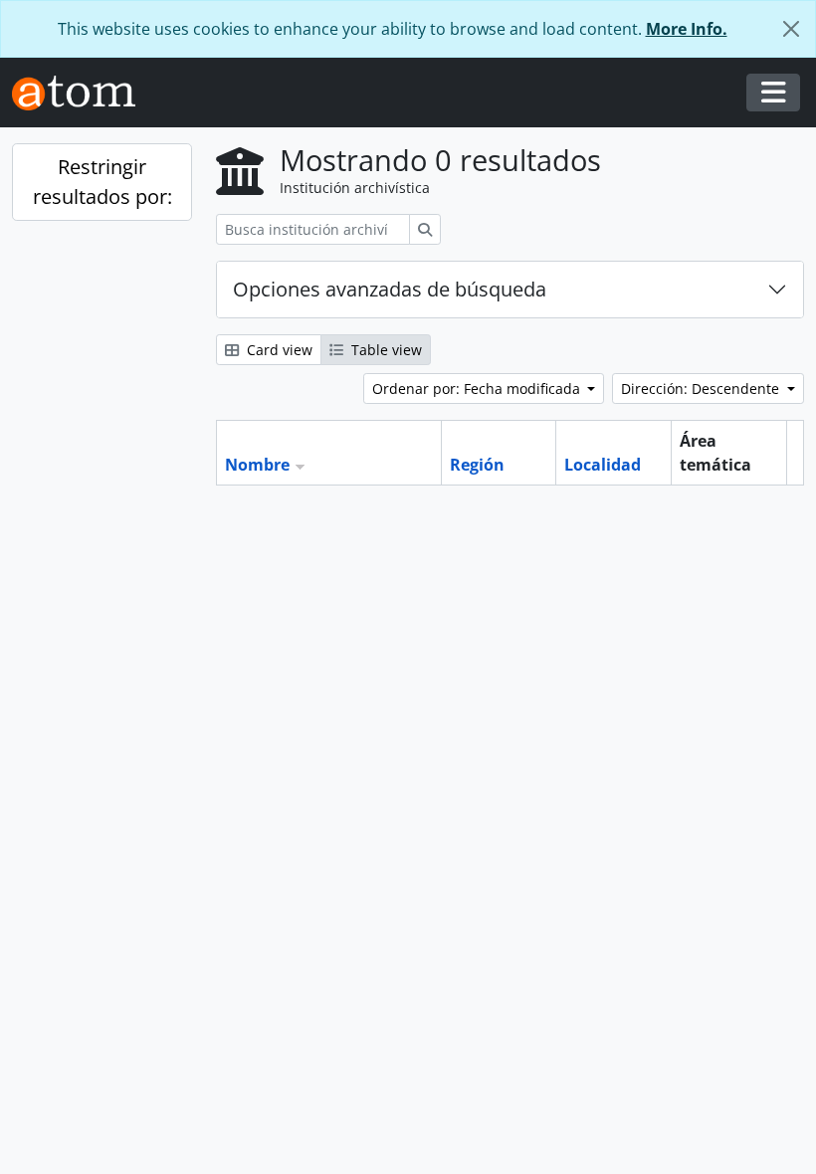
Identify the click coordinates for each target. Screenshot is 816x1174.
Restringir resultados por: (102, 181)
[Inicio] (81, 93)
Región (477, 465)
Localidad (602, 465)
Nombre (257, 465)
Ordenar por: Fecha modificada (478, 388)
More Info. (686, 29)
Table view (384, 349)
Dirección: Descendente (702, 388)
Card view (277, 349)
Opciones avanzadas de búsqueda (389, 289)
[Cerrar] (791, 29)
